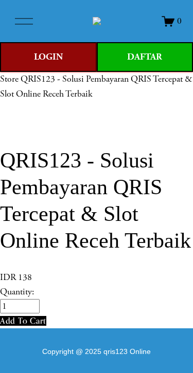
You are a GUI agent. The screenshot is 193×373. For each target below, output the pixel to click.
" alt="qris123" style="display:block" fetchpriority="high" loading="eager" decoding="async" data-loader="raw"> (97, 21)
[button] (23, 321)
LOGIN (48, 56)
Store (9, 79)
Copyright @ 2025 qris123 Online (96, 351)
